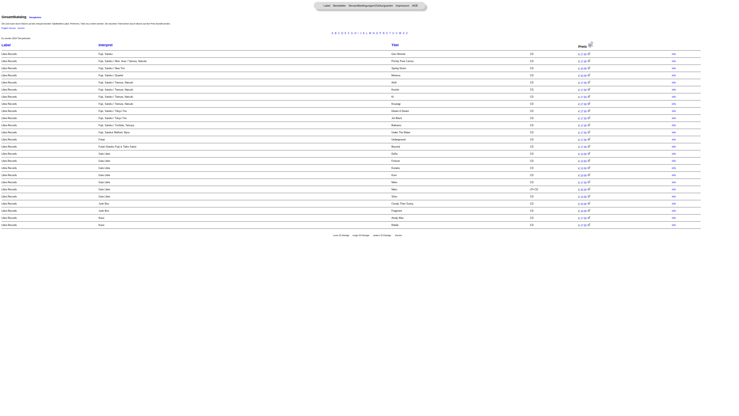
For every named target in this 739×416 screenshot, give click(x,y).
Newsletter (339, 5)
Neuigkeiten (35, 17)
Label (327, 5)
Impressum (402, 5)
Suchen (21, 28)
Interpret (106, 45)
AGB (415, 5)
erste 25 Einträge (341, 235)
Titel (395, 45)
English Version (9, 28)
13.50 (583, 154)
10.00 (583, 68)
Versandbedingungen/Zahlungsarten (371, 5)
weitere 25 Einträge (382, 235)
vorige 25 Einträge (360, 235)
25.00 (583, 189)
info (674, 54)
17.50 (583, 54)
